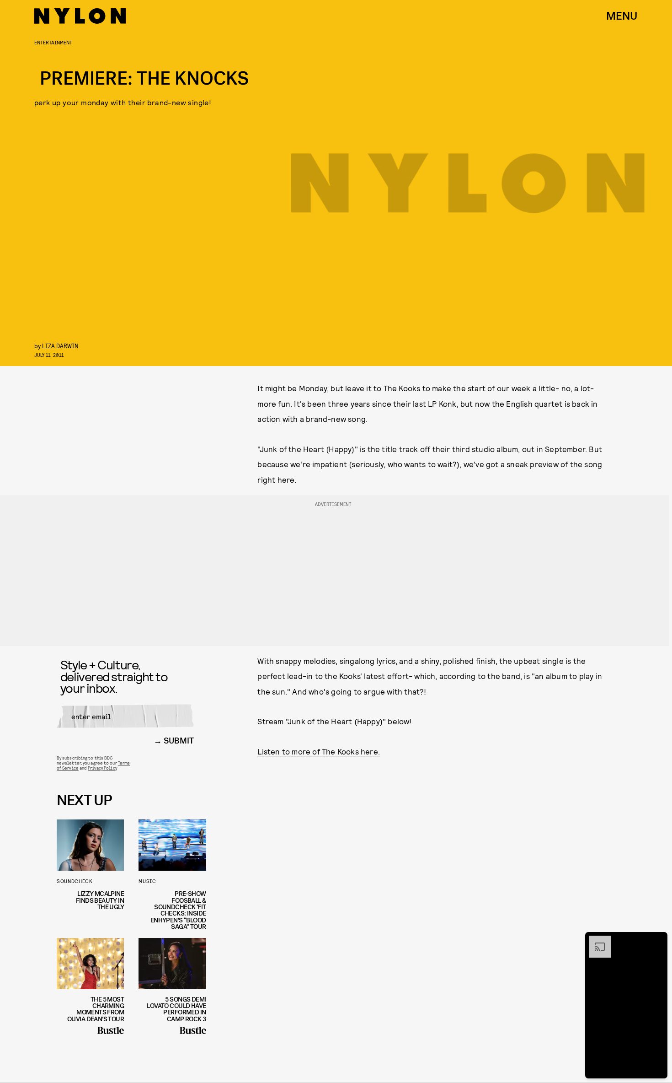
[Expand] (595, 940)
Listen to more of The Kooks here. (318, 751)
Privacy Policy (102, 767)
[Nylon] (80, 16)
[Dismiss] (657, 940)
